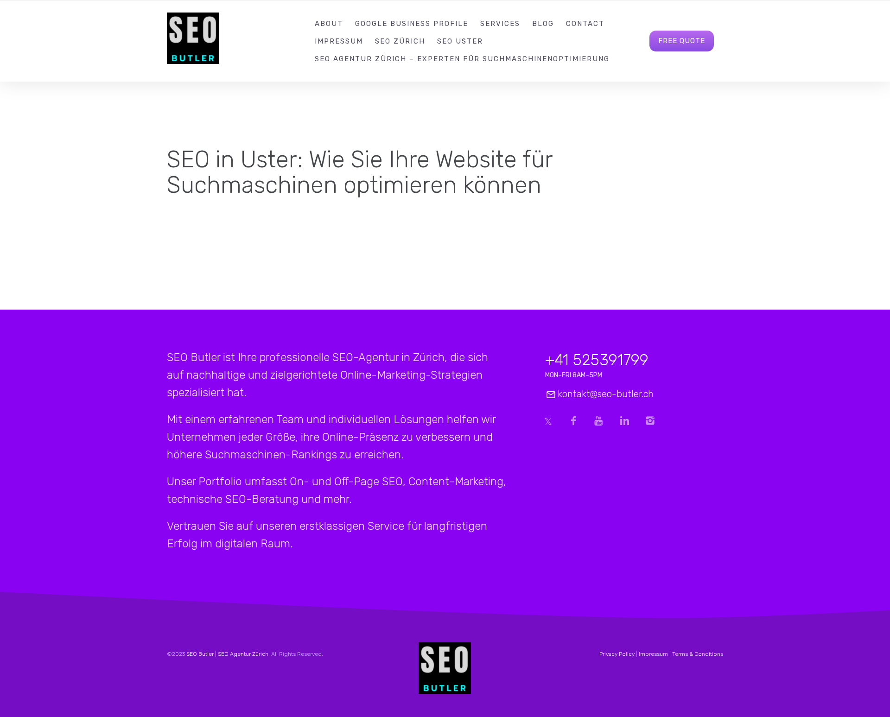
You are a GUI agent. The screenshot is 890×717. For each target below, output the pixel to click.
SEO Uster (460, 41)
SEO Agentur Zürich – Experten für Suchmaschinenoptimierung (462, 59)
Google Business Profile (411, 23)
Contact (585, 23)
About (329, 23)
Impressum (339, 41)
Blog (543, 23)
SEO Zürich (400, 41)
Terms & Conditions (697, 654)
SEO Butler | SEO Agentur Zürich (227, 654)
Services (500, 23)
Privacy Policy (617, 654)
